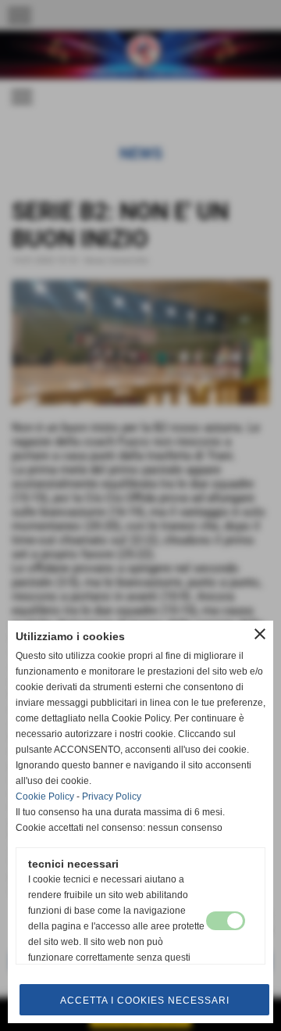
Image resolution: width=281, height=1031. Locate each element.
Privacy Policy (111, 796)
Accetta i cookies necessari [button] (144, 1000)
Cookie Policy (45, 796)
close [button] (260, 634)
